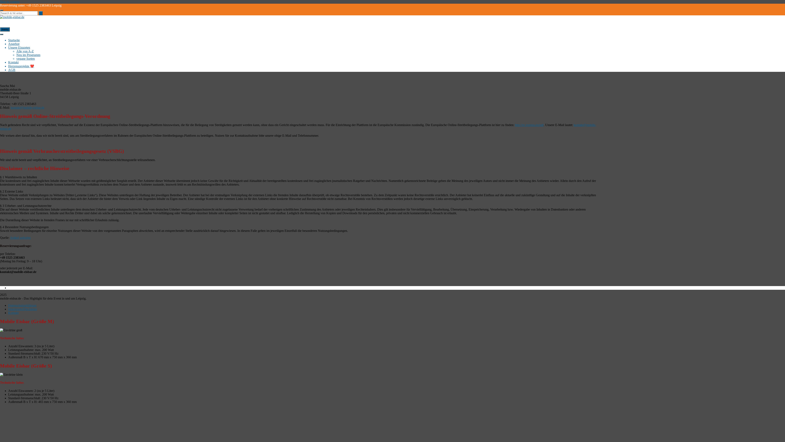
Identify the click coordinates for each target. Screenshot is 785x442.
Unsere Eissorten (19, 47)
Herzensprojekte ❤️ (21, 66)
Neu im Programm (28, 55)
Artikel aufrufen (20, 237)
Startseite (14, 40)
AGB (11, 70)
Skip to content (9, 1)
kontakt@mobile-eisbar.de (27, 107)
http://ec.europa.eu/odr (529, 125)
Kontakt (13, 62)
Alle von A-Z (25, 51)
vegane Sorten (25, 58)
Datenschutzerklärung (22, 305)
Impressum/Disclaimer (22, 309)
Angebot (13, 44)
